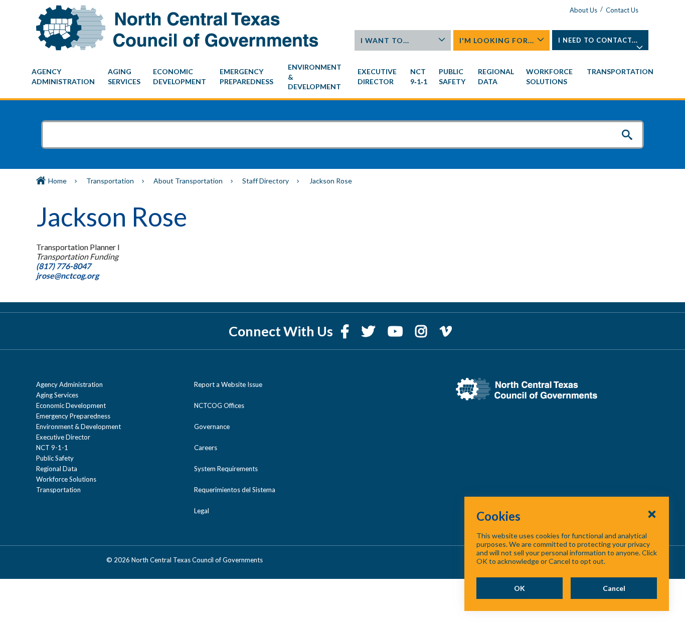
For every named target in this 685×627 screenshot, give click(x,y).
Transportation (110, 180)
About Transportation (188, 180)
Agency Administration (69, 384)
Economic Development (71, 405)
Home (57, 180)
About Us (583, 10)
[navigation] (342, 77)
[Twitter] (370, 331)
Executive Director (63, 437)
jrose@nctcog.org (68, 275)
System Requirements (226, 469)
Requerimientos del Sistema (234, 490)
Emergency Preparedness (73, 416)
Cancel (614, 588)
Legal (201, 511)
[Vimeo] (446, 331)
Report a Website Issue (228, 384)
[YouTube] (396, 331)
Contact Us (622, 10)
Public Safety (55, 458)
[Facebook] (346, 331)
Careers (205, 448)
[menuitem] (65, 76)
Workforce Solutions (66, 479)
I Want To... (385, 40)
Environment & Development (78, 427)
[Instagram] (422, 331)
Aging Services (57, 395)
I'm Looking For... (496, 40)
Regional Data (56, 469)
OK (519, 588)
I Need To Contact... (598, 40)
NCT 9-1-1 (52, 448)
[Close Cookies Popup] (652, 514)
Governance (212, 427)
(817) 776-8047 (63, 266)
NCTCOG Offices (219, 405)
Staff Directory (265, 180)
